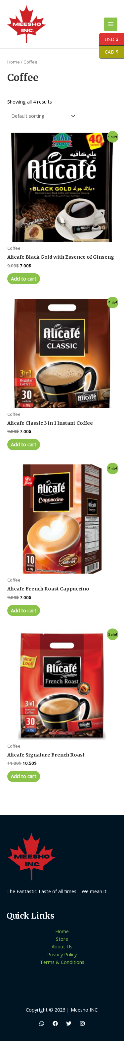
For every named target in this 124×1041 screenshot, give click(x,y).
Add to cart (23, 278)
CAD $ (108, 52)
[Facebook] (55, 1023)
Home (13, 62)
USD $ (108, 39)
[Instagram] (82, 1023)
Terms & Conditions (62, 962)
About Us (62, 946)
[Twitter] (68, 1023)
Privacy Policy (62, 954)
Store (62, 938)
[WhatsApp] (41, 1023)
